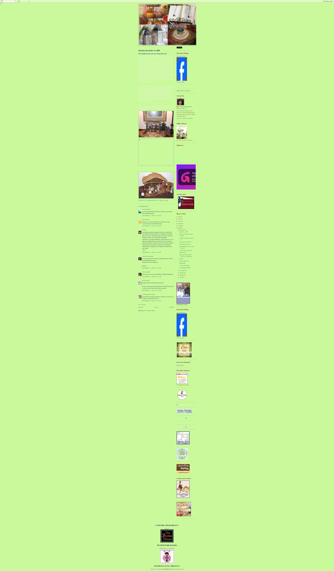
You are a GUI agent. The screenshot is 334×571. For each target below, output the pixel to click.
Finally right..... (182, 263)
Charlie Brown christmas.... (185, 244)
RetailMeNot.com (177, 569)
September (182, 275)
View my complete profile (185, 118)
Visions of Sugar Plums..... (185, 265)
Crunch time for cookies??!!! (185, 242)
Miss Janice (145, 272)
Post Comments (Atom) (149, 310)
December (182, 230)
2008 (179, 228)
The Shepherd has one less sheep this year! (152, 54)
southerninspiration (146, 256)
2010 (179, 223)
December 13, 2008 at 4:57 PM (151, 268)
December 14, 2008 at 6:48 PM (151, 300)
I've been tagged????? (184, 261)
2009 (179, 226)
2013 (179, 217)
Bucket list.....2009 (183, 232)
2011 (179, 221)
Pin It (167, 528)
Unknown (144, 219)
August (181, 277)
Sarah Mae (144, 280)
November (182, 270)
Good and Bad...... (183, 252)
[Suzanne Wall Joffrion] (182, 80)
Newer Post (140, 307)
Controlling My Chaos (147, 294)
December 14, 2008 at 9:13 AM (151, 276)
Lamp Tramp (145, 209)
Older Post (171, 307)
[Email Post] (166, 200)
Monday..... (181, 259)
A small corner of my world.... (186, 250)
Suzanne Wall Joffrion (181, 56)
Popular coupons (156, 569)
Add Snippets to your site (182, 304)
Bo (143, 230)
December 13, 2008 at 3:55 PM (151, 252)
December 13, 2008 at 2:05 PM (151, 226)
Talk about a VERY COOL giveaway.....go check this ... (186, 255)
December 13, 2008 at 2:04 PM (151, 215)
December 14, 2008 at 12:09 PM (152, 290)
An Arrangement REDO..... (185, 267)
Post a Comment (142, 304)
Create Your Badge (181, 82)
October (182, 273)
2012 (179, 219)
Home (156, 307)
